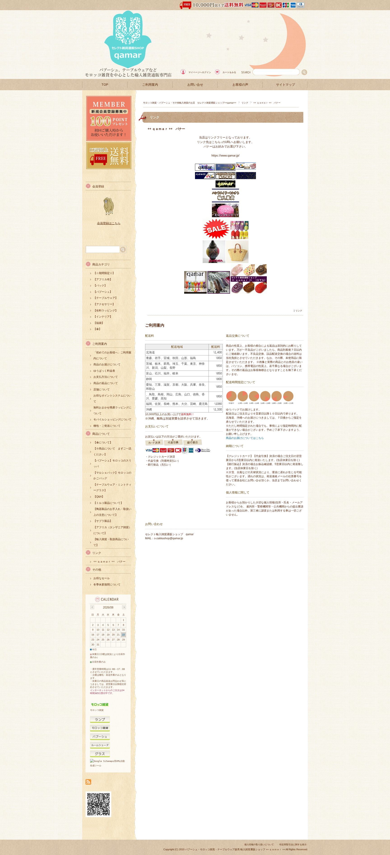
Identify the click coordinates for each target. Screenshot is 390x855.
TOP (105, 84)
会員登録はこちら (109, 223)
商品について (101, 434)
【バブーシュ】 (102, 291)
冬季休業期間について (107, 584)
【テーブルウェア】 (105, 298)
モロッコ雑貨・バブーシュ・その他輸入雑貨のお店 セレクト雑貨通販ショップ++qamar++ (189, 102)
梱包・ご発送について (107, 425)
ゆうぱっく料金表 (104, 370)
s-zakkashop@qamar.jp (168, 538)
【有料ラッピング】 (105, 310)
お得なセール (101, 578)
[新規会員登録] (108, 140)
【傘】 (97, 329)
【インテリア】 (102, 316)
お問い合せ (195, 84)
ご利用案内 (150, 84)
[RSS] (88, 782)
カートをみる (229, 72)
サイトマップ (285, 84)
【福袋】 (98, 323)
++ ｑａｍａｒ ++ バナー (166, 129)
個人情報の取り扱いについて (259, 844)
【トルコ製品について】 (108, 503)
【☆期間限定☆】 (104, 273)
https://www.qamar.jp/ (225, 155)
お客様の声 (240, 84)
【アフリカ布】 (102, 279)
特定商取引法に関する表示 (292, 844)
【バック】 (100, 285)
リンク (244, 102)
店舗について (101, 389)
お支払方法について (105, 376)
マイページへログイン (199, 72)
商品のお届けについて (107, 364)
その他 (96, 569)
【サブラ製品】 (102, 521)
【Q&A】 (98, 496)
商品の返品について (105, 383)
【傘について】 (102, 442)
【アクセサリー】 (104, 304)
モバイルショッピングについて (112, 419)
